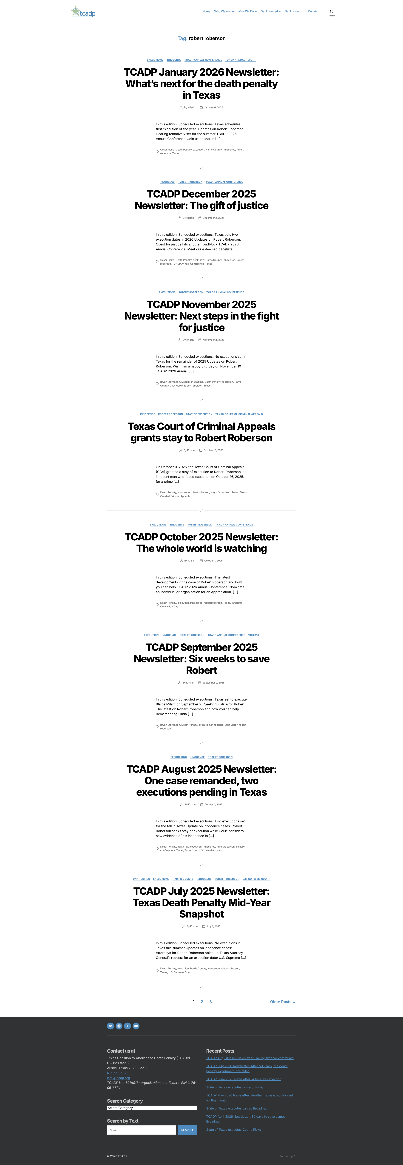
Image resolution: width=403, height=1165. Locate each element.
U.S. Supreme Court (256, 879)
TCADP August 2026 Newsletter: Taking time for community (250, 1058)
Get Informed (269, 11)
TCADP (122, 1156)
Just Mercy (176, 385)
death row (198, 259)
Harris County (214, 149)
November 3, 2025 (213, 339)
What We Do (246, 11)
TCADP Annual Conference (203, 59)
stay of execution (220, 492)
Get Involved (293, 11)
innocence (174, 59)
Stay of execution (199, 414)
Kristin (191, 107)
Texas (175, 153)
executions (155, 59)
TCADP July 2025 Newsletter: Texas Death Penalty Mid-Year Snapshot (201, 902)
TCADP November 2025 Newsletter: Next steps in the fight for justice (201, 315)
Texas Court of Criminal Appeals (239, 414)
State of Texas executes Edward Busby (234, 1087)
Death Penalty (184, 149)
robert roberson (193, 385)
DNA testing (141, 879)
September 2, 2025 (213, 682)
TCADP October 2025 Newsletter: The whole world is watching (201, 542)
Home (206, 11)
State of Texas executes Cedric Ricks (233, 1130)
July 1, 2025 (214, 926)
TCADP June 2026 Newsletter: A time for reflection (243, 1079)
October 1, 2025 (213, 560)
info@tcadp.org (118, 1078)
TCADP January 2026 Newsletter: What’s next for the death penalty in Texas (201, 83)
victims (253, 635)
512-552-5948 (117, 1073)
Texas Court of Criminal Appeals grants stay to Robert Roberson (201, 432)
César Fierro (167, 259)
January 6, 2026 (213, 107)
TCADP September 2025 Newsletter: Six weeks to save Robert (202, 658)
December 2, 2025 (213, 217)
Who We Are (222, 11)
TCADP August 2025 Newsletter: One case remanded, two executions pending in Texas (201, 780)
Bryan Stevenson (170, 381)
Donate (313, 11)
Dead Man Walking (192, 381)
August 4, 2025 (214, 804)
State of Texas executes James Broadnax (236, 1108)
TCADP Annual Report (240, 59)
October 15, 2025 (214, 450)
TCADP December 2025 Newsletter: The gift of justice (201, 199)
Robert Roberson (190, 182)
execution (198, 149)
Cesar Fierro (167, 149)
